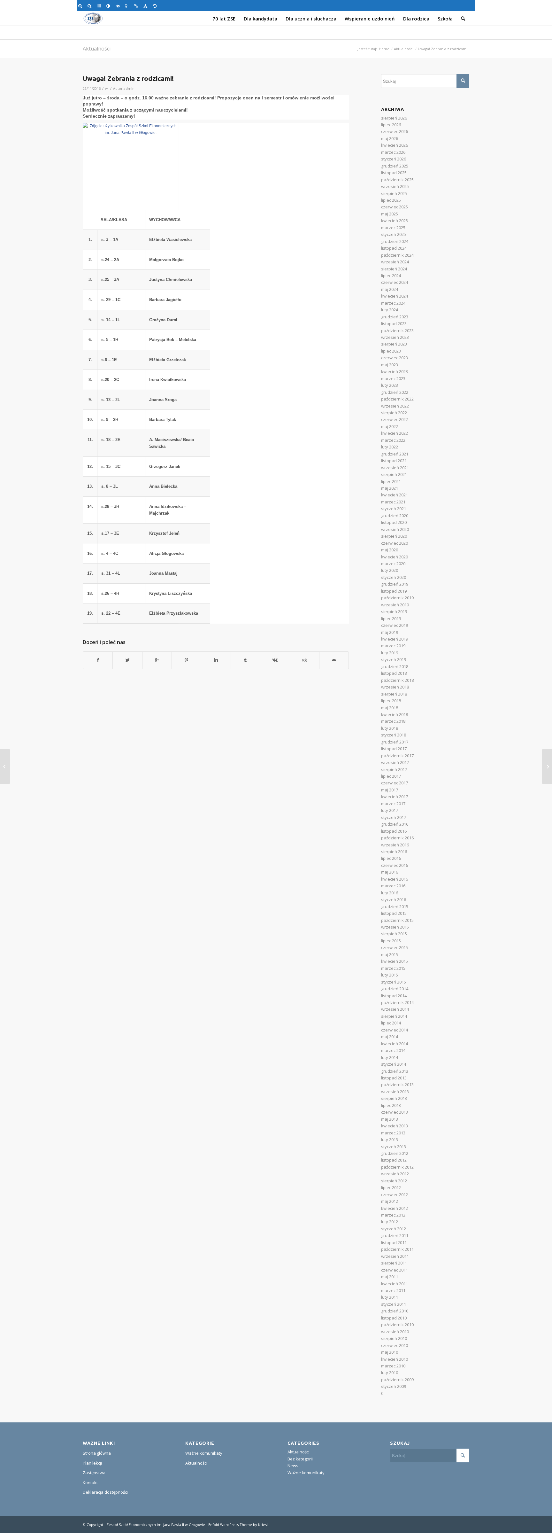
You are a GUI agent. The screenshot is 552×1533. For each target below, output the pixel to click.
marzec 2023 (393, 378)
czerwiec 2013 (394, 1112)
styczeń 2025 (393, 234)
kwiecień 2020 (394, 557)
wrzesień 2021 (395, 468)
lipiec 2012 (391, 1187)
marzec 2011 (393, 1290)
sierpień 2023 (394, 344)
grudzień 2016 (394, 824)
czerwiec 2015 (394, 947)
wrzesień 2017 (395, 762)
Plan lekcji (92, 1463)
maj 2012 (389, 1201)
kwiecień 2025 (394, 220)
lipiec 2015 (391, 941)
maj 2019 (389, 632)
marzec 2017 (393, 803)
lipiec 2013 (391, 1105)
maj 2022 (389, 426)
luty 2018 (389, 728)
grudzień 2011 (394, 1235)
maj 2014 (389, 1036)
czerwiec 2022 (394, 419)
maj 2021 (389, 488)
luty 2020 (389, 570)
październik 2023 (397, 330)
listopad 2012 (394, 1160)
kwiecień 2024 (394, 296)
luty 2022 (389, 447)
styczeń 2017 (393, 817)
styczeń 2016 (393, 899)
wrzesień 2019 (395, 605)
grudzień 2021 (394, 454)
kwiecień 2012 (394, 1208)
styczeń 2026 (393, 159)
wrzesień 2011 (395, 1256)
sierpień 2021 (394, 474)
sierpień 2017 (394, 769)
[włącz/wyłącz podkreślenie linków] (137, 6)
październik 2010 (397, 1324)
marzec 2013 (393, 1133)
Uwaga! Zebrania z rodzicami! (128, 78)
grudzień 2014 (394, 989)
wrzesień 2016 (395, 845)
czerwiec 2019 (394, 625)
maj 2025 (389, 214)
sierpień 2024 (394, 269)
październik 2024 (397, 255)
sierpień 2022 (394, 413)
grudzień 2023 (394, 317)
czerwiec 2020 (394, 543)
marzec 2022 (393, 440)
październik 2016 (397, 838)
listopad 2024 (394, 248)
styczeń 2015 (393, 982)
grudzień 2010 (394, 1311)
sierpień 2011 (394, 1263)
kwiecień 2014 (394, 1044)
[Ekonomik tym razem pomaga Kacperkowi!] (5, 766)
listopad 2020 (394, 522)
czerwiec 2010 (394, 1345)
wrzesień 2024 (395, 262)
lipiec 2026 (391, 125)
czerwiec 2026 (394, 131)
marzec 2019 (393, 646)
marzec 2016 (393, 886)
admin (129, 88)
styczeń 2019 (393, 659)
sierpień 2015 (394, 934)
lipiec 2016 (391, 858)
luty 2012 (389, 1222)
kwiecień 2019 (394, 639)
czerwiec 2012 (394, 1194)
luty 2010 (389, 1372)
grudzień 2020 (394, 515)
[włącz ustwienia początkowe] (156, 6)
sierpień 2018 (394, 694)
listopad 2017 (394, 748)
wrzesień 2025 (395, 186)
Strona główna (97, 1453)
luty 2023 (389, 385)
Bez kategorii (300, 1459)
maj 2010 (389, 1352)
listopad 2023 (394, 323)
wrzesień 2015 (395, 927)
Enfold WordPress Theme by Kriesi (238, 1524)
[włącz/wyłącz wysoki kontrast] (109, 6)
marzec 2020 (393, 563)
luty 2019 (389, 653)
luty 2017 (389, 810)
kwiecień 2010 (394, 1359)
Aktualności (97, 48)
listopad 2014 (394, 996)
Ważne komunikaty (203, 1453)
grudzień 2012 (394, 1153)
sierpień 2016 (394, 851)
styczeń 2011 (393, 1304)
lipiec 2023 (391, 351)
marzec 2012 (393, 1215)
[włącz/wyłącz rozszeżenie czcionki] (146, 6)
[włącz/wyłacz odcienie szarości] (99, 6)
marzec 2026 (393, 152)
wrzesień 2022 (395, 406)
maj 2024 (389, 289)
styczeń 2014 (393, 1064)
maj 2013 (389, 1119)
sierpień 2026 (394, 118)
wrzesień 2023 (395, 337)
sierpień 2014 (394, 1016)
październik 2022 (397, 399)
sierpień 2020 (394, 536)
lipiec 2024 (391, 275)
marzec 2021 (393, 502)
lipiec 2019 (391, 618)
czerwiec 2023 (394, 358)
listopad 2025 (394, 172)
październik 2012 (397, 1167)
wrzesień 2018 (395, 687)
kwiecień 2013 (394, 1126)
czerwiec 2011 (394, 1270)
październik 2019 (397, 598)
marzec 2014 (393, 1050)
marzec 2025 (393, 227)
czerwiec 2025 (394, 207)
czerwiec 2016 (394, 865)
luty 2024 (389, 310)
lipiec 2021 (391, 481)
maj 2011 (389, 1277)
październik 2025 (397, 180)
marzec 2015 (393, 968)
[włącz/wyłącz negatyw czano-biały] (118, 6)
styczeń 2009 (393, 1386)
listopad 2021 (394, 460)
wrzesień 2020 (395, 529)
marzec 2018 (393, 721)
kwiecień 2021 (394, 495)
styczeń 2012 (393, 1229)
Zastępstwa (94, 1472)
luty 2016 (389, 893)
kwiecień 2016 (394, 879)
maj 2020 (389, 550)
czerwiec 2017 (394, 783)
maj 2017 (389, 790)
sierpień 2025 (394, 193)
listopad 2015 (394, 913)
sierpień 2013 (394, 1098)
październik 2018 (397, 680)
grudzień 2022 (394, 392)
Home (384, 48)
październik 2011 (397, 1249)
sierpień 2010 (394, 1338)
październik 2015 (397, 920)
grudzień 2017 (394, 742)
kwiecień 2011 (394, 1284)
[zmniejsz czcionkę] (90, 6)
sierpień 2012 (394, 1181)
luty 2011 (389, 1297)
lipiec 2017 (391, 776)
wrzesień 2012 (395, 1174)
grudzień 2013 (394, 1071)
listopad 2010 (394, 1318)
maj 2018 (389, 708)
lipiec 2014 (391, 1023)
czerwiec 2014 (394, 1030)
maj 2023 (389, 365)
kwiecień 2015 (394, 961)
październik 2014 (397, 1002)
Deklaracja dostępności (105, 1492)
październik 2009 (397, 1379)
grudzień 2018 (394, 666)
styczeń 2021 (393, 508)
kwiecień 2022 (394, 433)
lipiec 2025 (391, 200)
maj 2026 (389, 138)
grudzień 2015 (394, 906)
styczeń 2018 (393, 735)
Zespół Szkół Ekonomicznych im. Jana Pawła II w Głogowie (155, 1524)
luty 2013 (389, 1139)
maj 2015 (389, 954)
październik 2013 (397, 1084)
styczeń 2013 (393, 1146)
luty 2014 (389, 1057)
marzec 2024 (393, 303)
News (293, 1465)
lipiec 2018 (391, 701)
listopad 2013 (394, 1078)
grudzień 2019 (394, 584)
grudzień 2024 (394, 241)
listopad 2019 (394, 591)
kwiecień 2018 (394, 714)
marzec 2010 (393, 1366)
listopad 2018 (394, 673)
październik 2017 (397, 756)
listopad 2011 (394, 1242)
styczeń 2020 (393, 577)
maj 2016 (389, 872)
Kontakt (90, 1482)
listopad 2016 (394, 831)
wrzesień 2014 (395, 1009)
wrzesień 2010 (395, 1332)
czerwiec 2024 (394, 282)
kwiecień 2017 (394, 796)
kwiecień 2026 (394, 145)
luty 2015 (389, 975)
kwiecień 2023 (394, 371)
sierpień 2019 (394, 611)
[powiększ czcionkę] (81, 6)
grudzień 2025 (394, 166)
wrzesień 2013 (395, 1091)
